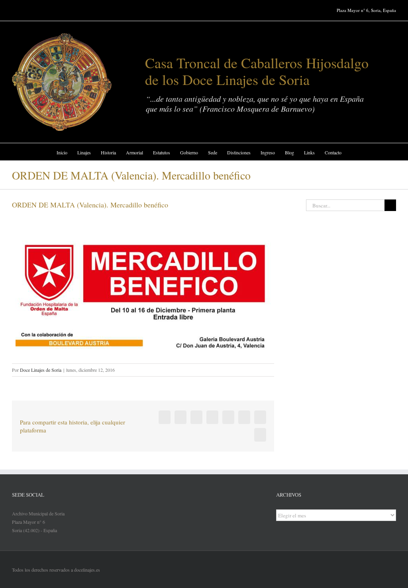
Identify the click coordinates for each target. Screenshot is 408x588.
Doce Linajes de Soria (40, 370)
